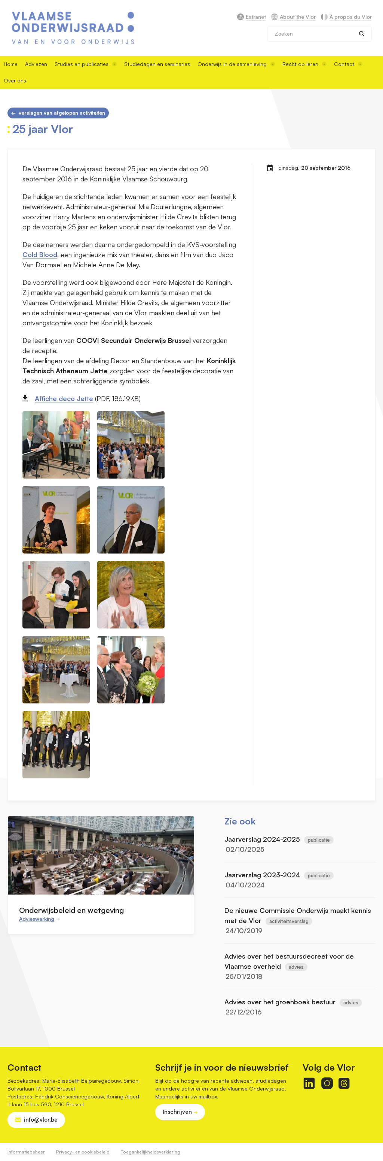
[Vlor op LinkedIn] (309, 1083)
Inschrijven (177, 1111)
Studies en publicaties (81, 64)
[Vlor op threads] (343, 1083)
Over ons (15, 80)
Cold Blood (39, 254)
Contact (344, 64)
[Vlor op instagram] (327, 1083)
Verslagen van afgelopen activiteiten (62, 113)
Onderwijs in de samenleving (232, 64)
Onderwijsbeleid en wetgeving (71, 910)
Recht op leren (300, 64)
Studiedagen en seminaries (157, 64)
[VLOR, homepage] (73, 28)
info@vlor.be (41, 1119)
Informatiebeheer (26, 1152)
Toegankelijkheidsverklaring (150, 1152)
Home (11, 64)
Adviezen (36, 64)
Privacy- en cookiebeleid (83, 1152)
